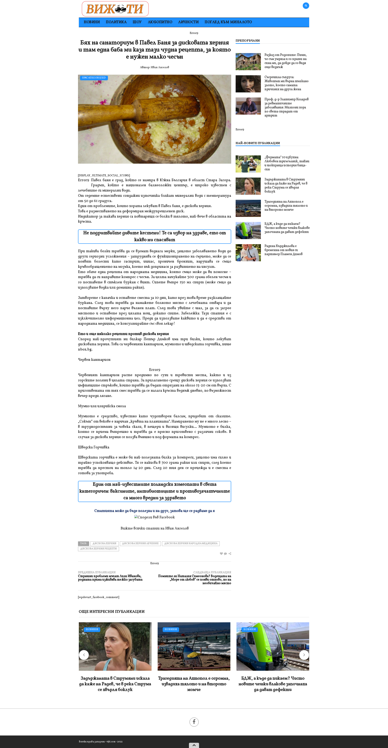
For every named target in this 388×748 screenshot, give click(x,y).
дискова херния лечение (140, 543)
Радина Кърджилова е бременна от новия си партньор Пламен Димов (284, 250)
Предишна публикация (110, 576)
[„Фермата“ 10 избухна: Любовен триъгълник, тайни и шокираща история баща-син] (248, 164)
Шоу (137, 22)
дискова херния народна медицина (190, 543)
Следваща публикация (194, 578)
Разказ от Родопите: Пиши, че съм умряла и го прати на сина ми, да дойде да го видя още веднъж (286, 61)
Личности (188, 22)
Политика (116, 22)
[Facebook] (194, 722)
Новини (92, 22)
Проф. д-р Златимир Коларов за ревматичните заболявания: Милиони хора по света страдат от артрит (287, 107)
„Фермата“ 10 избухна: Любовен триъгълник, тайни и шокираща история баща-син (287, 163)
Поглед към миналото (228, 22)
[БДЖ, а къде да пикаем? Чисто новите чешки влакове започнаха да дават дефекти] (248, 230)
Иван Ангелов (160, 67)
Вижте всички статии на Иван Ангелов (155, 528)
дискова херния (104, 543)
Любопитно (160, 22)
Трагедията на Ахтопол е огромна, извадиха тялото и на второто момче (286, 206)
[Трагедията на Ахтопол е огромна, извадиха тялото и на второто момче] (248, 208)
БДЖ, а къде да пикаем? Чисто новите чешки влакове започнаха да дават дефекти (287, 228)
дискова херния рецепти (98, 548)
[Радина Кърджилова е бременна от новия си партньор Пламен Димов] (248, 253)
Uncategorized (94, 78)
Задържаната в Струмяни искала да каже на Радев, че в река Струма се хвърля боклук (286, 185)
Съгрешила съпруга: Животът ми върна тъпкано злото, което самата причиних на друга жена (287, 83)
